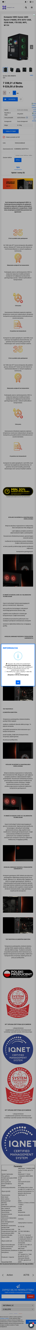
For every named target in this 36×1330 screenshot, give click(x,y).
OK (18, 682)
